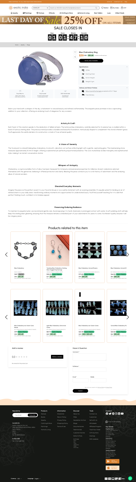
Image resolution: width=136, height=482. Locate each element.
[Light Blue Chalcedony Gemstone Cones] (57, 323)
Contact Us (93, 414)
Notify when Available (91, 60)
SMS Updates (93, 439)
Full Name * (76, 366)
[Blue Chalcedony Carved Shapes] (122, 265)
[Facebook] (107, 414)
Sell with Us (93, 420)
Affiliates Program (95, 426)
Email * (75, 377)
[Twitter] (110, 414)
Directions (108, 436)
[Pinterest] (113, 414)
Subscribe (32, 415)
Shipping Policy (62, 423)
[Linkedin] (119, 414)
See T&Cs (23, 96)
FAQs (75, 417)
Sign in (109, 1)
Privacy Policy (109, 387)
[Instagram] (116, 414)
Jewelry (23, 45)
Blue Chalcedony (19, 268)
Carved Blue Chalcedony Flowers (120, 325)
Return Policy (61, 417)
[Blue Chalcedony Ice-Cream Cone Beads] (25, 323)
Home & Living (46, 429)
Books (43, 417)
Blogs (75, 423)
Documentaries (78, 426)
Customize (92, 417)
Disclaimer (60, 414)
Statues (43, 414)
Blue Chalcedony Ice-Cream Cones (89, 325)
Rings (28, 45)
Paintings (44, 426)
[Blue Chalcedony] (25, 265)
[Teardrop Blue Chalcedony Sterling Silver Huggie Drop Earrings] (57, 265)
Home (16, 45)
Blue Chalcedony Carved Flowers (88, 268)
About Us (76, 414)
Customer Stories (79, 433)
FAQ (126, 1)
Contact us (118, 1)
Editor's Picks (77, 436)
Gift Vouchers (93, 433)
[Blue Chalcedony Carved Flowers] (89, 265)
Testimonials (77, 429)
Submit (80, 391)
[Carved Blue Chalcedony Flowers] (122, 323)
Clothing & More (46, 423)
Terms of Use (100, 387)
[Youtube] (122, 414)
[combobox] (71, 8)
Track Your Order (94, 429)
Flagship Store (109, 429)
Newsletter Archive (79, 420)
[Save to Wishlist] (75, 53)
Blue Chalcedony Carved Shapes (120, 268)
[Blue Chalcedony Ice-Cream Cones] (89, 323)
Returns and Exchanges (93, 91)
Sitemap (92, 436)
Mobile (92, 377)
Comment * (76, 352)
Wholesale (92, 423)
